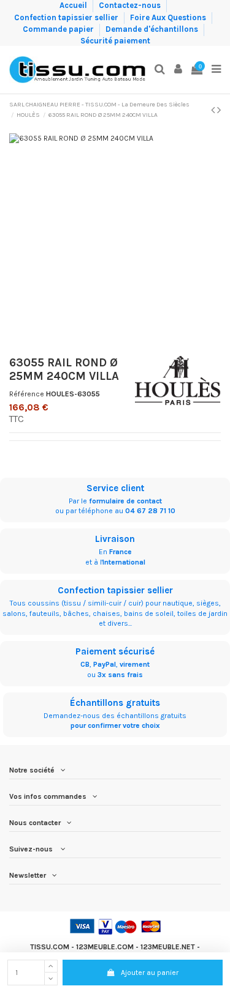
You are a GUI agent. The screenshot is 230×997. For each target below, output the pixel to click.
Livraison (115, 538)
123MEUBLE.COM (105, 947)
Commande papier (59, 29)
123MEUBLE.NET (167, 947)
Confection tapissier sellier (67, 16)
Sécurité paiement (115, 40)
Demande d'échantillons (152, 29)
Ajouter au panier (149, 972)
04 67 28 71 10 (150, 510)
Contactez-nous (131, 5)
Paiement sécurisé (115, 651)
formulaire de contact (125, 501)
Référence (26, 394)
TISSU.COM (49, 947)
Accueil (74, 5)
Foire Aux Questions (169, 16)
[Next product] (219, 110)
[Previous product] (214, 110)
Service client (115, 488)
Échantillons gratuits (115, 702)
